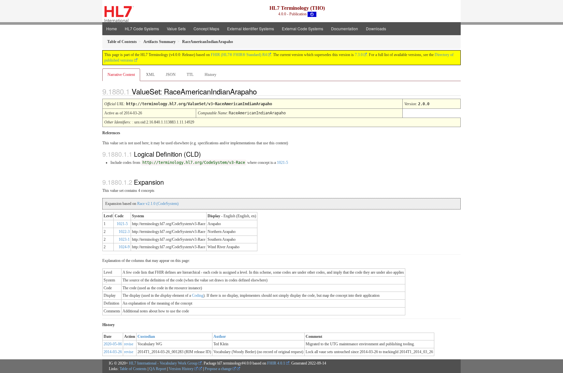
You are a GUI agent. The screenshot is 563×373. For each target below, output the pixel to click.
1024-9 (124, 247)
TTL (190, 74)
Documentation (344, 28)
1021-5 (282, 162)
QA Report (157, 368)
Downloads (376, 28)
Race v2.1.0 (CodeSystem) (158, 203)
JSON (171, 74)
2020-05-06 (113, 344)
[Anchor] (262, 91)
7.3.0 (359, 54)
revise (128, 344)
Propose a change (219, 368)
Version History (182, 368)
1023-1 (124, 239)
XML (150, 74)
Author (219, 336)
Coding (197, 295)
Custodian (146, 336)
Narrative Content (121, 74)
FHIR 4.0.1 (276, 363)
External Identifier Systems (250, 28)
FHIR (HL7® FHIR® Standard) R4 (239, 54)
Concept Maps (206, 28)
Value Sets (176, 28)
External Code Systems (302, 28)
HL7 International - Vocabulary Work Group (163, 363)
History (210, 74)
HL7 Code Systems (142, 28)
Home (111, 28)
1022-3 (124, 231)
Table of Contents (133, 368)
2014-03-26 (113, 352)
